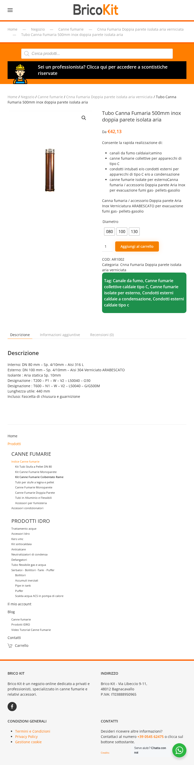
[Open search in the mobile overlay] (97, 54)
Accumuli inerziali (26, 580)
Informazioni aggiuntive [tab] (60, 334)
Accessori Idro (20, 533)
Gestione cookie (28, 741)
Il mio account (19, 604)
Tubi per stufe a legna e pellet (34, 482)
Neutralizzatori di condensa (29, 554)
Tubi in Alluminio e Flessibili (33, 498)
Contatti (14, 637)
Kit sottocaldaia (21, 544)
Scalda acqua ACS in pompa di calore (39, 596)
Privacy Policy (26, 736)
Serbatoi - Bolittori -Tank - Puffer (33, 570)
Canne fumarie (50, 96)
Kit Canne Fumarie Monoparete (36, 472)
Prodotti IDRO (20, 624)
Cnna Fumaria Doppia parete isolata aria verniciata (109, 96)
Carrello (21, 645)
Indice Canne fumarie (25, 461)
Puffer (19, 591)
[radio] (109, 231)
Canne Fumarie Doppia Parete (35, 492)
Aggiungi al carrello (137, 246)
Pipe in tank (23, 585)
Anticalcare (18, 549)
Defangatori (19, 560)
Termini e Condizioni (32, 731)
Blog (11, 611)
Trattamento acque (23, 528)
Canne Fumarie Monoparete (33, 487)
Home (12, 96)
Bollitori (20, 575)
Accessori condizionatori (27, 508)
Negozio (27, 96)
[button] (10, 10)
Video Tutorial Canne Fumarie (31, 630)
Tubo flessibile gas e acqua (28, 565)
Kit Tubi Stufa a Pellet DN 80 (33, 466)
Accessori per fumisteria (31, 503)
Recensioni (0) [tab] (102, 334)
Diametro (110, 221)
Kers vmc (17, 539)
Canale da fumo (128, 280)
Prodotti (14, 443)
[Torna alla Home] (97, 10)
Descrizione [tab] (20, 334)
